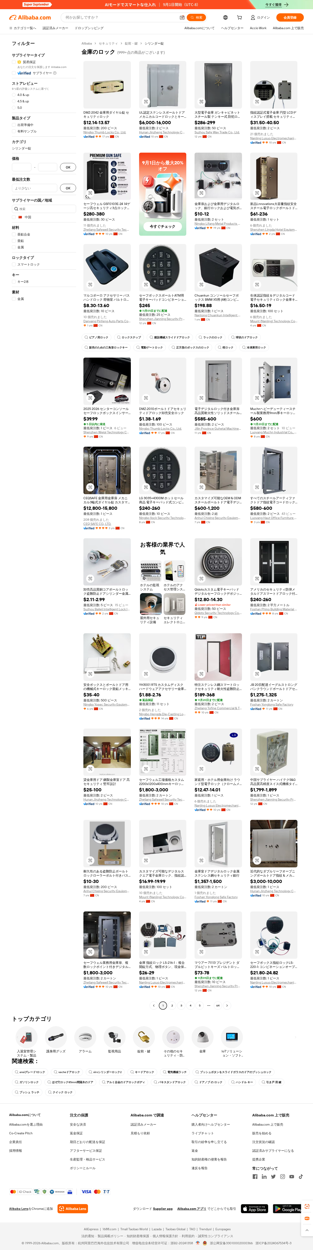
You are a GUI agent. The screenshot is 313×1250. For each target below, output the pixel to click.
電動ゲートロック (152, 347)
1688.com (109, 1229)
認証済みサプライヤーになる (273, 1150)
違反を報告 (200, 1168)
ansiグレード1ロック (32, 1072)
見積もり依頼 (140, 1133)
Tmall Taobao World (134, 1229)
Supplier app (163, 1209)
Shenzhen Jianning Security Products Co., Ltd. (163, 319)
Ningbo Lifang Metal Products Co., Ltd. (218, 223)
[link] (307, 1206)
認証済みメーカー (143, 1124)
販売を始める (262, 1133)
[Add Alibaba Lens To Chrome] (73, 1208)
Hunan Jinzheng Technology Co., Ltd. (163, 132)
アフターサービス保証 (86, 1150)
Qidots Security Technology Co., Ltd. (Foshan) (218, 613)
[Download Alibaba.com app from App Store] (254, 1208)
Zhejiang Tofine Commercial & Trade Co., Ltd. (218, 708)
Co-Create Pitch (21, 1133)
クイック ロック (63, 1092)
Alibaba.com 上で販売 (267, 1124)
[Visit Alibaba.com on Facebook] (255, 1176)
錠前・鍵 (131, 43)
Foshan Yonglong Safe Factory (271, 704)
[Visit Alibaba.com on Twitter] (273, 1176)
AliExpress (91, 1229)
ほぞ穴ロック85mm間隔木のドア (72, 1082)
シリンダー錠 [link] (154, 43)
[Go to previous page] (154, 1005)
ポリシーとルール (83, 1168)
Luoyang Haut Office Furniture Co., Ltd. (274, 518)
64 (218, 1005)
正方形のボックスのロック (192, 347)
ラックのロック (212, 337)
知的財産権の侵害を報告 (209, 1159)
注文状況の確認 (263, 1142)
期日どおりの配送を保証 (87, 1142)
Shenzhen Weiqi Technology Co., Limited (107, 432)
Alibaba (87, 43)
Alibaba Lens (18, 1209)
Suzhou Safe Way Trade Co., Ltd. (217, 132)
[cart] (240, 18)
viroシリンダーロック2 (107, 1072)
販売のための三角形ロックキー (108, 347)
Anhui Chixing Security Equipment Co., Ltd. (218, 518)
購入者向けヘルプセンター (211, 1124)
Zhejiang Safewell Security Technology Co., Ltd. (107, 229)
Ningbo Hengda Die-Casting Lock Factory (163, 714)
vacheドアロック (69, 1072)
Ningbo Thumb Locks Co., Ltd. (104, 132)
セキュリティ (108, 43)
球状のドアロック (247, 337)
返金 (195, 1150)
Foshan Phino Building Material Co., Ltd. (274, 609)
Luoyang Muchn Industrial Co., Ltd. (274, 432)
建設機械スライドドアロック (172, 337)
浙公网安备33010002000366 (231, 1243)
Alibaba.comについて (25, 1115)
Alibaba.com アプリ (191, 1209)
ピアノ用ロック (98, 337)
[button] (182, 17)
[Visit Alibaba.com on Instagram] (282, 1176)
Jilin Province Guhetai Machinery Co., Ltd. (218, 428)
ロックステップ (131, 337)
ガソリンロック (29, 1082)
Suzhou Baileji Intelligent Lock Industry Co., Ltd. (107, 609)
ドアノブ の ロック (210, 1082)
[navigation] (44, 525)
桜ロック (227, 347)
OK (68, 167)
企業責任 (15, 1142)
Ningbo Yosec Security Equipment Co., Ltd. (107, 704)
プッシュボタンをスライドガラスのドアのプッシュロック (236, 1072)
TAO (192, 1229)
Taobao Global (175, 1229)
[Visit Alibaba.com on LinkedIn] (264, 1176)
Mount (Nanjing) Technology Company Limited (274, 321)
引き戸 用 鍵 (273, 1082)
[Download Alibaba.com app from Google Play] (288, 1208)
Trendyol (205, 1229)
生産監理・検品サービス (87, 1159)
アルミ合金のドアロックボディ (126, 1082)
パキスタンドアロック (172, 1082)
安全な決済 (78, 1124)
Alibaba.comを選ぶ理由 (26, 1124)
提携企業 (258, 1159)
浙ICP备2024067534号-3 (273, 1243)
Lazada (157, 1229)
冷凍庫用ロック (256, 347)
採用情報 (15, 1150)
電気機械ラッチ (177, 1072)
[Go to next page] (227, 1005)
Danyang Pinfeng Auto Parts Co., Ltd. (107, 321)
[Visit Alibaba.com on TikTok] (301, 1176)
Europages (223, 1229)
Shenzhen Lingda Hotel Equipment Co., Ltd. (274, 229)
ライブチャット (203, 1133)
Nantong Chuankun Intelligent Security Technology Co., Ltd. (218, 315)
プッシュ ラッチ (29, 1092)
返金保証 (76, 1133)
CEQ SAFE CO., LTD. (97, 524)
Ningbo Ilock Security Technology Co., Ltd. (163, 518)
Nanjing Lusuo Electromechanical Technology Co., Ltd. (274, 138)
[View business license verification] (198, 1243)
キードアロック (144, 1072)
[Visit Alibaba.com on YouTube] (291, 1176)
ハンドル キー (244, 1082)
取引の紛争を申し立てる (209, 1142)
